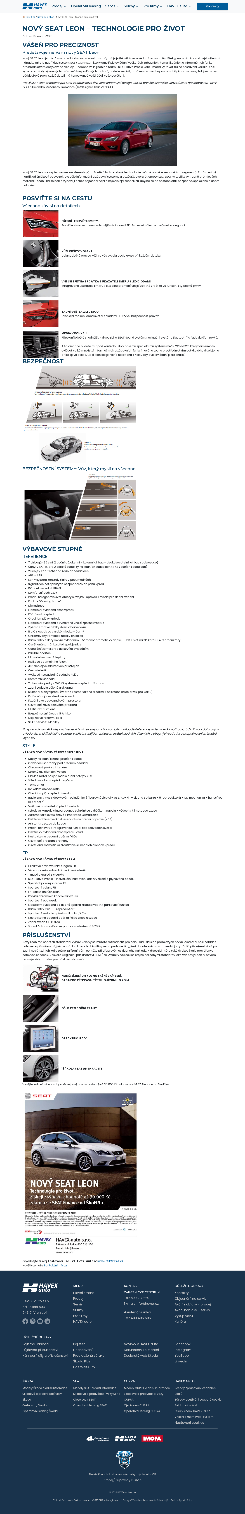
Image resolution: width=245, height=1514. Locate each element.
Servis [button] (110, 6)
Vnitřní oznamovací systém (194, 1417)
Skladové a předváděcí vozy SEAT (96, 1394)
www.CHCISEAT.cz (110, 1261)
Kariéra (180, 1321)
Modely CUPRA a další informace (147, 1388)
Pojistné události (35, 1344)
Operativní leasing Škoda (40, 1411)
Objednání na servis (190, 1298)
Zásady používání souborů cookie (198, 1399)
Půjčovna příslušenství (40, 1350)
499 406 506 (141, 1318)
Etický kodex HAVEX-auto (192, 1411)
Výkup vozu (184, 1316)
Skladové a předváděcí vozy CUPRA (143, 1397)
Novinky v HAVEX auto (141, 1344)
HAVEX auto (82, 1321)
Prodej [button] (56, 6)
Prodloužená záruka (89, 1355)
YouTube (182, 1355)
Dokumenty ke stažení (141, 1350)
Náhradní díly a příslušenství (45, 1355)
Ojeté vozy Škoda (34, 1405)
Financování (83, 1350)
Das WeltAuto (84, 1367)
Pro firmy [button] (151, 6)
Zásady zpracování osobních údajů (195, 1391)
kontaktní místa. (55, 1265)
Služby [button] (129, 6)
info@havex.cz (147, 1303)
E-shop (136, 1480)
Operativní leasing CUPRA (142, 1411)
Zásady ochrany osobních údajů (149, 1500)
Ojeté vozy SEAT (84, 1399)
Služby (78, 1310)
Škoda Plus (81, 1361)
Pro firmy (80, 1316)
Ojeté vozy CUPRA (136, 1405)
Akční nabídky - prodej (193, 1304)
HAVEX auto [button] (177, 6)
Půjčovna (122, 1480)
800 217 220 (140, 1298)
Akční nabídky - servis (192, 1310)
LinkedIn (181, 1361)
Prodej (78, 1298)
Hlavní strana (83, 1293)
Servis (78, 1304)
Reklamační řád (186, 1405)
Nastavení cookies (189, 1422)
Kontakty (212, 6)
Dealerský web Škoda (141, 1355)
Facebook (182, 1344)
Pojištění (79, 1344)
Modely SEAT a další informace (94, 1388)
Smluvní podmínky (181, 1500)
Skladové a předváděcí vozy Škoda (42, 1397)
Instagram (183, 1350)
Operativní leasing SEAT (90, 1405)
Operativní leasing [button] (86, 6)
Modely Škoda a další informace (44, 1388)
